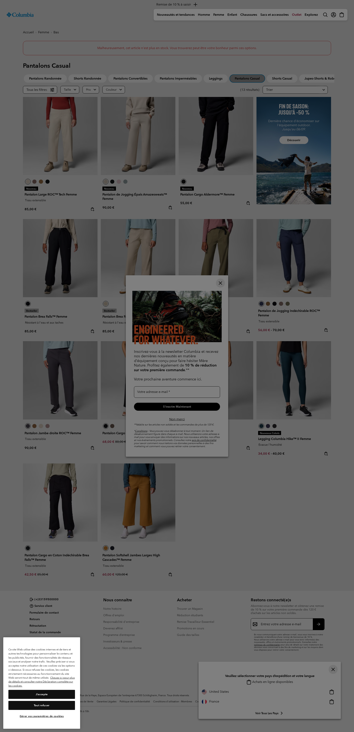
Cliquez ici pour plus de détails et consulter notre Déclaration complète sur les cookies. (41, 681)
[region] (41, 683)
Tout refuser (42, 705)
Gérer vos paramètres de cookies (42, 716)
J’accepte (42, 694)
